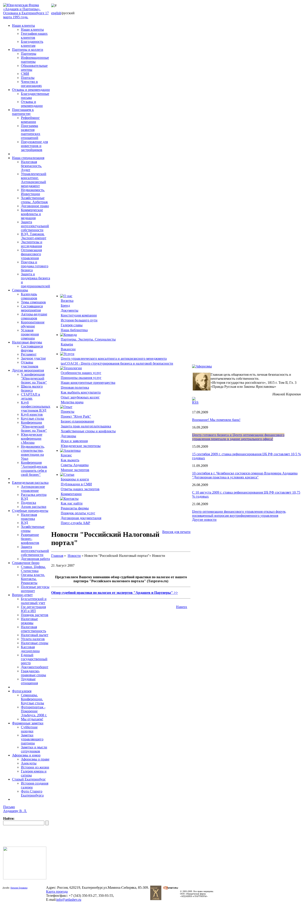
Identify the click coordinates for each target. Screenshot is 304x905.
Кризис (66, 455)
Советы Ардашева (75, 465)
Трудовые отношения (29, 681)
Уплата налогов (33, 639)
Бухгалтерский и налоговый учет (34, 601)
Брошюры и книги (75, 479)
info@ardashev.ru (68, 899)
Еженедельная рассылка (30, 482)
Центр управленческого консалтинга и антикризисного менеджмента (114, 358)
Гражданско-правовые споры (33, 673)
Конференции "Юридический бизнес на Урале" (34, 426)
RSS (195, 402)
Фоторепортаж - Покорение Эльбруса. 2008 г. (34, 711)
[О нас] (66, 296)
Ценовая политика (75, 387)
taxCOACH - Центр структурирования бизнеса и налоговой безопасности (117, 363)
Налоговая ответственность (33, 629)
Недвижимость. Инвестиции (33, 192)
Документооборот (34, 667)
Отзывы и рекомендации (31, 90)
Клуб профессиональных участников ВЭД (35, 406)
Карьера (67, 344)
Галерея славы (72, 325)
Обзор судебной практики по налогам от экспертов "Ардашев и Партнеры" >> (114, 592)
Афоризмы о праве (35, 759)
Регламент (28, 354)
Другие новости (204, 519)
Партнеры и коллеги (27, 49)
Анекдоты (28, 763)
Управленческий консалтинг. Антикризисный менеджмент (33, 180)
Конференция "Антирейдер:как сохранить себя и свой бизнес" (34, 468)
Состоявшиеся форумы (32, 348)
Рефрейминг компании (30, 120)
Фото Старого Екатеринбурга (32, 793)
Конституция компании (79, 315)
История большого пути (79, 320)
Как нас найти (72, 503)
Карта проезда (57, 891)
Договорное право (35, 206)
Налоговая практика (29, 517)
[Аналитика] (70, 450)
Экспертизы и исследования (31, 244)
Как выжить (70, 460)
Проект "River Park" (76, 416)
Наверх (181, 607)
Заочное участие (33, 358)
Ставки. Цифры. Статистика (33, 569)
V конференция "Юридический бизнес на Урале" (34, 378)
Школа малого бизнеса (32, 388)
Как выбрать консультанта (81, 392)
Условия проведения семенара (30, 334)
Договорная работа (35, 559)
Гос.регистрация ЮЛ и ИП (33, 609)
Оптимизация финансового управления (31, 254)
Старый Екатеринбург (29, 779)
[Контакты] (69, 499)
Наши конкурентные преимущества (88, 382)
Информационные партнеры (35, 59)
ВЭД (24, 523)
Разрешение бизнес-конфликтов (30, 539)
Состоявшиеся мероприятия (32, 308)
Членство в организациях (31, 84)
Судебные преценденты (30, 511)
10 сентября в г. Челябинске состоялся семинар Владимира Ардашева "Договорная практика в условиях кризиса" (245, 475)
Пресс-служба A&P (75, 523)
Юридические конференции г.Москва (31, 438)
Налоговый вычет (34, 635)
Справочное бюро (25, 563)
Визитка (67, 300)
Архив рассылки (33, 507)
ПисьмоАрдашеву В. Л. (15, 809)
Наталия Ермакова (18, 888)
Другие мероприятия (28, 370)
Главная (57, 556)
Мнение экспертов (75, 470)
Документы (69, 310)
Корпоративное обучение (33, 324)
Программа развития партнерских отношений (30, 132)
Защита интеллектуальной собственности (35, 226)
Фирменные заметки (27, 723)
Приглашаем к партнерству (23, 112)
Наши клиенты (23, 25)
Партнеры (28, 53)
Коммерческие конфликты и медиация (32, 214)
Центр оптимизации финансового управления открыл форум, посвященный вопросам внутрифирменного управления (239, 513)
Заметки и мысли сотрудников (34, 749)
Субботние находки (29, 729)
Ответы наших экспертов (80, 489)
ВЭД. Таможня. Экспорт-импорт (33, 236)
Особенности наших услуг (81, 373)
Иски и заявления (74, 441)
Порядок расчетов (34, 615)
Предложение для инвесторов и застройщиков (34, 146)
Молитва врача (72, 402)
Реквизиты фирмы (75, 508)
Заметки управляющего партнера (32, 739)
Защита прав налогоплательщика (86, 426)
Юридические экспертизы (81, 446)
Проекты (67, 411)
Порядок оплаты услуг (78, 513)
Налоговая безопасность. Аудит (31, 166)
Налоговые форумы (27, 342)
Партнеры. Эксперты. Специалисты (88, 339)
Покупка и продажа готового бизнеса (34, 266)
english (56, 13)
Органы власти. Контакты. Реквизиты (33, 579)
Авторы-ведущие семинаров (34, 316)
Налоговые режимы (29, 621)
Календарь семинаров (29, 296)
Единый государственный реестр (34, 659)
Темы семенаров (33, 302)
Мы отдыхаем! (32, 719)
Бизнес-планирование (77, 421)
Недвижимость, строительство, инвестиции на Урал (33, 452)
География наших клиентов (34, 35)
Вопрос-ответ (22, 595)
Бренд (65, 305)
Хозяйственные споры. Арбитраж (34, 200)
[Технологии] (71, 368)
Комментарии (71, 494)
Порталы (27, 78)
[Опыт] (66, 407)
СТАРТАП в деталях (30, 396)
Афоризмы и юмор (26, 755)
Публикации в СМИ (76, 484)
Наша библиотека (74, 330)
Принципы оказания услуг (81, 378)
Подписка (28, 503)
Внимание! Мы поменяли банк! (216, 420)
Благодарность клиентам (32, 43)
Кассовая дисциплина (30, 649)
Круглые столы (32, 418)
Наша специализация (28, 158)
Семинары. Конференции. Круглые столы (32, 699)
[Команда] (68, 335)
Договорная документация (81, 518)
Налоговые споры (34, 643)
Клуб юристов (32, 414)
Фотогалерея (21, 691)
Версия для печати (176, 532)
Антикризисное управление (33, 488)
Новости (74, 556)
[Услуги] (67, 354)
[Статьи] (67, 474)
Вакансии (68, 349)
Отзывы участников (29, 364)
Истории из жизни (35, 767)
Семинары (20, 290)
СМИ (25, 74)
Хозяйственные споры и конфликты (88, 431)
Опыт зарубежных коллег (80, 397)
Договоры (68, 436)
